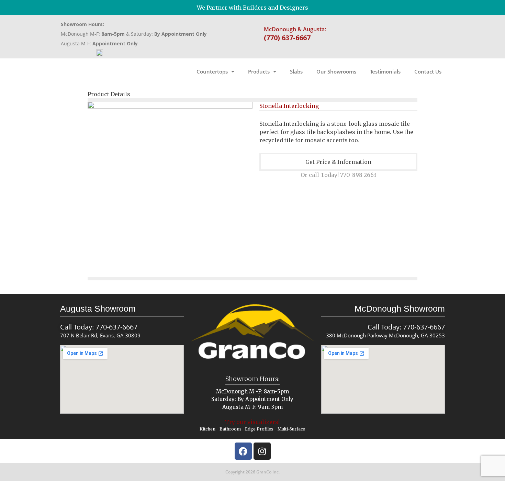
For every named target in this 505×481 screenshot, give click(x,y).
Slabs (296, 71)
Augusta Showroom (98, 308)
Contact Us (427, 71)
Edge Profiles (259, 429)
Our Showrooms (336, 71)
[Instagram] (262, 451)
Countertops (212, 71)
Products (259, 71)
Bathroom (230, 429)
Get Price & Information (338, 161)
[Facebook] (243, 451)
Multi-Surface (291, 429)
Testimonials (385, 71)
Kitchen (207, 429)
